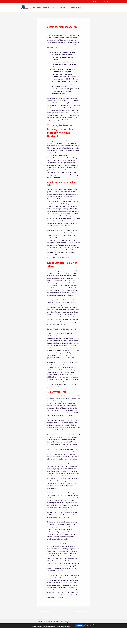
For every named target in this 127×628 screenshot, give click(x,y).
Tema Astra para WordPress (81, 622)
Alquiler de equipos (76, 8)
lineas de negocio (49, 8)
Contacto (104, 1)
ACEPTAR (79, 625)
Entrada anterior (44, 611)
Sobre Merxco (36, 8)
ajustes (68, 626)
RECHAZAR (89, 625)
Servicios (62, 8)
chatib (53, 449)
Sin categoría (53, 30)
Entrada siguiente (82, 611)
